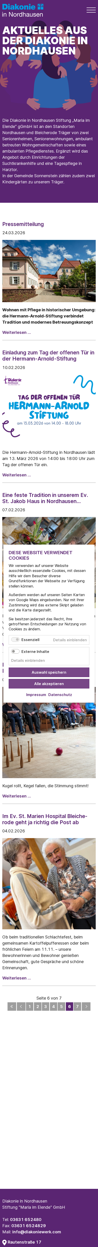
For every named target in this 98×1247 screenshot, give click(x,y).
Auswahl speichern (49, 672)
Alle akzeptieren (49, 683)
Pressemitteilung (23, 224)
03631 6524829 (28, 1225)
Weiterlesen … (16, 332)
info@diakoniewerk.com (36, 1231)
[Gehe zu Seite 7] (86, 1006)
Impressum (36, 694)
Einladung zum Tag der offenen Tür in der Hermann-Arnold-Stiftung (48, 355)
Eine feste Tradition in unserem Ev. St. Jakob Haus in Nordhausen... (45, 498)
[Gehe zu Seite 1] (12, 1006)
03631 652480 (25, 1219)
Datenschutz (60, 694)
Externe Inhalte (35, 651)
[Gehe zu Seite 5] (21, 1006)
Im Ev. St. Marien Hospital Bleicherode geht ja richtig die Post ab (44, 819)
